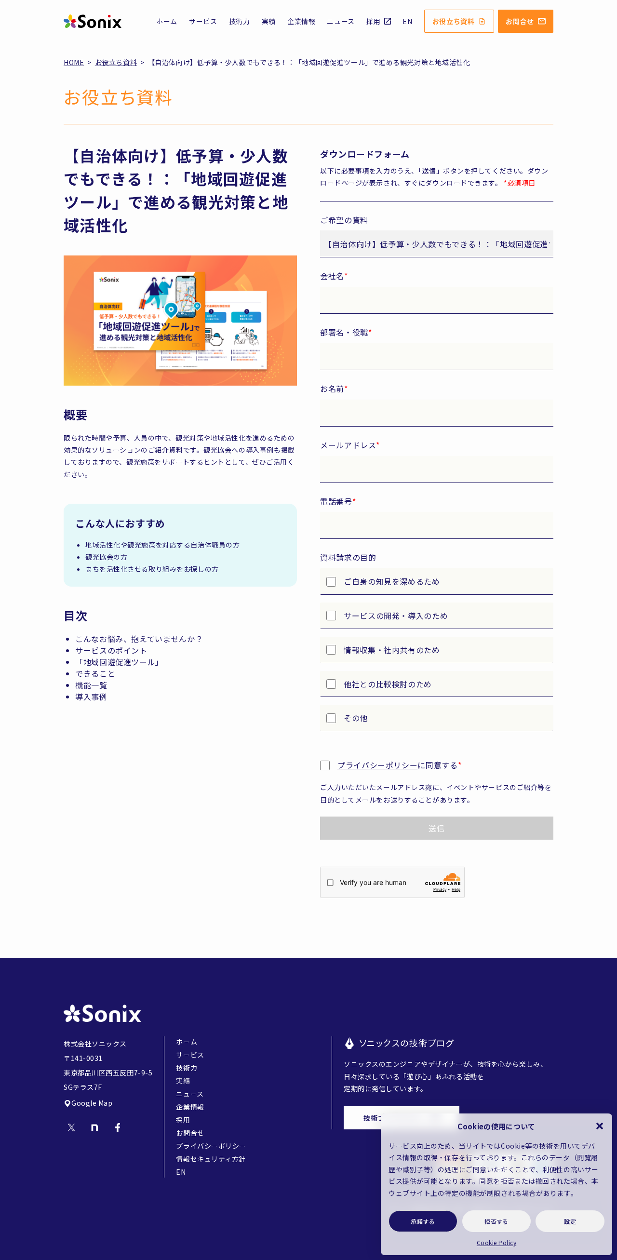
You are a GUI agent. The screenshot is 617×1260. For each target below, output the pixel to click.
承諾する (423, 1221)
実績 (269, 21)
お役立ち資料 (453, 21)
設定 (570, 1221)
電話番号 (338, 501)
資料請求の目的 (348, 557)
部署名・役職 (346, 332)
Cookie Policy (496, 1242)
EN (407, 21)
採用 (373, 21)
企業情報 (301, 21)
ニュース (341, 21)
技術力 (239, 21)
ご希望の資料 (344, 220)
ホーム (166, 21)
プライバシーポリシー (377, 765)
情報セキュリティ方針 (211, 1159)
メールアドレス (350, 445)
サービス (203, 21)
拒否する (496, 1221)
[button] (599, 1126)
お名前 (334, 388)
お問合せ (520, 21)
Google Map (92, 1103)
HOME (74, 62)
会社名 (334, 275)
